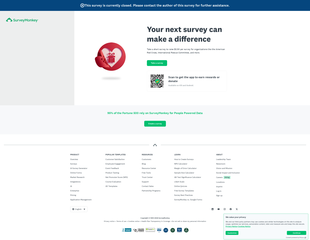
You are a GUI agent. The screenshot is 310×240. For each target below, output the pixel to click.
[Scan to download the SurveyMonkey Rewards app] (157, 81)
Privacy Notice (231, 226)
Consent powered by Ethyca (295, 237)
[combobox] (78, 209)
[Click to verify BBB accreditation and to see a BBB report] (126, 231)
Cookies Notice (244, 226)
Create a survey (155, 123)
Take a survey (157, 63)
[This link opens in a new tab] (212, 209)
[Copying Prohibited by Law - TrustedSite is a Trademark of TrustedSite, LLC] (150, 231)
